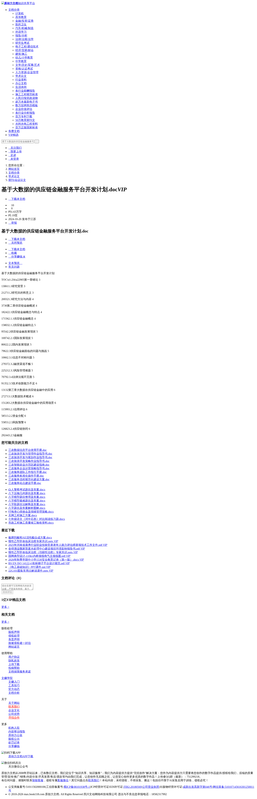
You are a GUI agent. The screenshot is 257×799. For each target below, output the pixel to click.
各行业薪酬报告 (25, 90)
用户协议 (14, 656)
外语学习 (21, 31)
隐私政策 (14, 660)
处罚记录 (14, 742)
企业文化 (14, 710)
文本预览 (15, 263)
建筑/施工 (21, 53)
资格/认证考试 (24, 68)
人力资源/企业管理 (26, 72)
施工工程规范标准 (26, 94)
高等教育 (21, 17)
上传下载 (14, 664)
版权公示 (14, 738)
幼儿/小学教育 (24, 57)
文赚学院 (7, 678)
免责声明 (14, 639)
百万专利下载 (23, 116)
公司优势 (14, 713)
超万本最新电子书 (26, 101)
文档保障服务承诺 (19, 671)
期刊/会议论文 (17, 180)
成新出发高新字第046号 (197, 786)
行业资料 (21, 79)
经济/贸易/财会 (24, 50)
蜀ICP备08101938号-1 (77, 786)
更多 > (5, 606)
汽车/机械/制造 (24, 28)
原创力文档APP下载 (20, 756)
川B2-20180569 (132, 786)
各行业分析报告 (25, 112)
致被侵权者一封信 (19, 643)
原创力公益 (15, 735)
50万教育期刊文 (25, 120)
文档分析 (14, 692)
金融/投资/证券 (24, 20)
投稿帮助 (14, 667)
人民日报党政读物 (26, 98)
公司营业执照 (150, 786)
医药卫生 (21, 24)
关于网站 (14, 702)
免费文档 (14, 131)
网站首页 (14, 168)
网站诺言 (14, 646)
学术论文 (21, 75)
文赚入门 (14, 681)
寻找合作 (14, 717)
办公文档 (21, 83)
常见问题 (14, 266)
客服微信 (63, 780)
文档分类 (14, 9)
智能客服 (37, 780)
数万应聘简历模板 (26, 105)
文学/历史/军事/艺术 (27, 64)
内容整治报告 (16, 731)
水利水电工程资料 (26, 123)
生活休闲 (21, 86)
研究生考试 (22, 42)
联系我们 (14, 706)
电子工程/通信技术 (26, 46)
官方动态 (14, 689)
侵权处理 (14, 635)
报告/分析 (21, 35)
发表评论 (7, 592)
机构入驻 (14, 727)
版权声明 (14, 631)
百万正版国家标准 (26, 127)
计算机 (19, 13)
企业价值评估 (23, 109)
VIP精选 (13, 134)
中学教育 (21, 61)
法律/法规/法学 (24, 39)
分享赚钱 (14, 746)
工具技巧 (14, 685)
